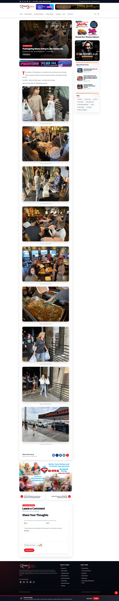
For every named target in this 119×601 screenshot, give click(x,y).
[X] (25, 1)
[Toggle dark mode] (98, 14)
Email (48, 523)
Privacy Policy (85, 568)
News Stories (64, 570)
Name (26, 523)
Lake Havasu (80, 108)
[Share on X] (57, 455)
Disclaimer (84, 573)
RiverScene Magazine (82, 116)
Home (21, 14)
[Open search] (95, 14)
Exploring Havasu (65, 578)
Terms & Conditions (86, 570)
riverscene (89, 113)
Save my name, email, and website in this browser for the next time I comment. (43, 528)
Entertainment (64, 575)
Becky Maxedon (41, 51)
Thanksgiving (26, 54)
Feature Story (88, 105)
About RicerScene (65, 583)
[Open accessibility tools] (116, 592)
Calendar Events (65, 573)
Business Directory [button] (38, 14)
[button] (45, 103)
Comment (27, 530)
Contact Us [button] (70, 14)
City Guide (58, 14)
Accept (96, 598)
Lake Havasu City (90, 108)
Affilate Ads (84, 578)
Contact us (63, 568)
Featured (80, 105)
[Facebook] (20, 1)
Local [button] (63, 14)
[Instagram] (23, 1)
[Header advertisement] (45, 7)
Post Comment (29, 550)
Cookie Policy (85, 575)
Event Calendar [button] (28, 14)
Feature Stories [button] (49, 14)
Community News (28, 45)
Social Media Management (88, 580)
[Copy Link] (67, 455)
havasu (95, 105)
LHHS (93, 110)
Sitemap (63, 585)
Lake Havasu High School (83, 110)
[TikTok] (30, 1)
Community (64, 580)
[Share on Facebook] (53, 455)
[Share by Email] (63, 455)
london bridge (81, 113)
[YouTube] (27, 1)
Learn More (89, 598)
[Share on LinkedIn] (60, 455)
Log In (83, 582)
